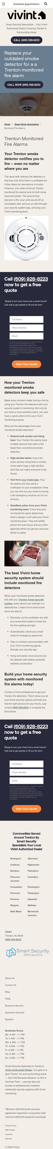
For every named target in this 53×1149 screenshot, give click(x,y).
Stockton (14, 870)
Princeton (15, 892)
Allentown (33, 858)
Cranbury (15, 864)
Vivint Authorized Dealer (18, 1070)
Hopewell (32, 899)
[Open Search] (45, 3)
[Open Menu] (3, 4)
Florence (14, 899)
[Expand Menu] (31, 20)
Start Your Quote (26, 364)
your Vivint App (30, 479)
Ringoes (14, 905)
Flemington (33, 892)
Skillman (32, 905)
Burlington (15, 858)
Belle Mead (15, 911)
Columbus (33, 876)
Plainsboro (33, 870)
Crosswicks (16, 886)
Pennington (33, 886)
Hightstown (33, 864)
